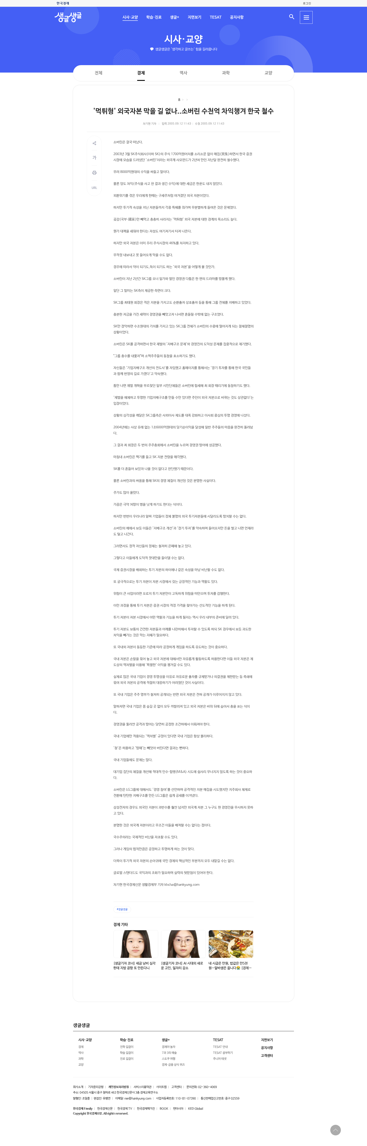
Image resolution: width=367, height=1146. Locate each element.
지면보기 (194, 17)
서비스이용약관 (142, 1087)
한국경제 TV (124, 1108)
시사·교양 (130, 17)
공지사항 (236, 17)
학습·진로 (153, 17)
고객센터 (176, 1087)
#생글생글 (122, 909)
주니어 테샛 (219, 1059)
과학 (226, 73)
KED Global (195, 1108)
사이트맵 (161, 1087)
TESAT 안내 (220, 1047)
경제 (141, 72)
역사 (183, 72)
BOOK (164, 1108)
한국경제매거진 (146, 1108)
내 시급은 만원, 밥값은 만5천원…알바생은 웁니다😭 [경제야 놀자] (230, 968)
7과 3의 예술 (169, 1053)
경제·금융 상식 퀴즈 (173, 1064)
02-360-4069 (207, 1087)
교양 (268, 73)
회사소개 (78, 1087)
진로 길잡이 (126, 1059)
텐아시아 (178, 1108)
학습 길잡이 (126, 1053)
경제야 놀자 (168, 1047)
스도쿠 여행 (168, 1059)
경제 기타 (120, 925)
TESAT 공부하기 (223, 1053)
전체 (98, 72)
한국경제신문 (105, 1108)
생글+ (174, 17)
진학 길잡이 (126, 1047)
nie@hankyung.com (137, 1098)
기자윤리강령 (95, 1087)
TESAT (215, 17)
